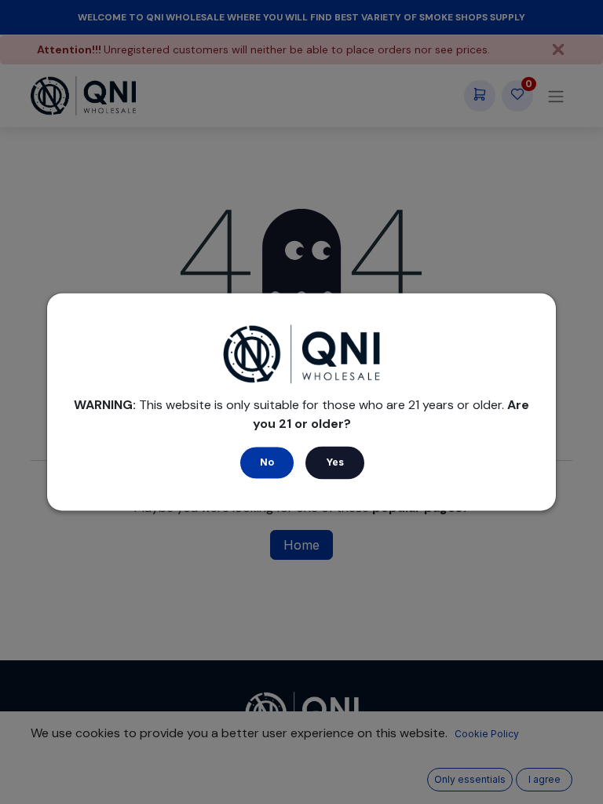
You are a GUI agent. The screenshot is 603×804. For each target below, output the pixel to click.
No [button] (267, 463)
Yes (335, 463)
